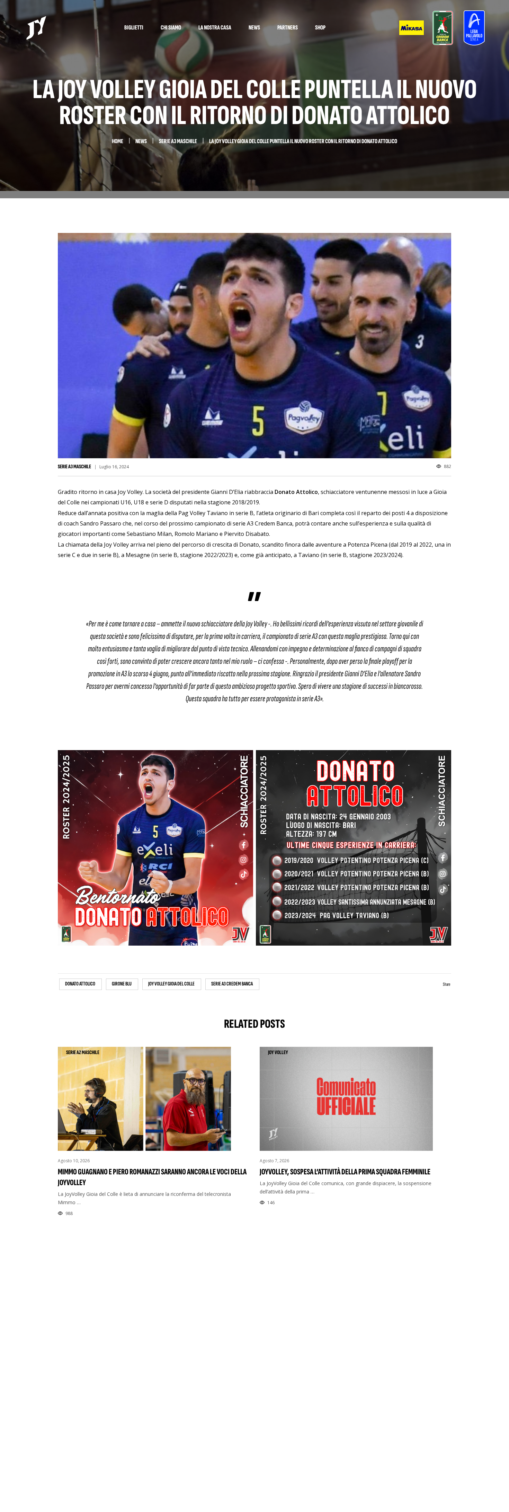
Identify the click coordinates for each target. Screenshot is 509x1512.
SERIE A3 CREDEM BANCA (232, 984)
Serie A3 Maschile (74, 467)
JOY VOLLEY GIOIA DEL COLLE (171, 984)
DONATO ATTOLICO (80, 984)
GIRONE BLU (122, 984)
